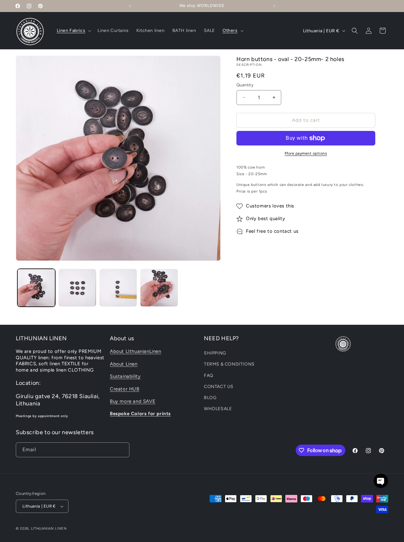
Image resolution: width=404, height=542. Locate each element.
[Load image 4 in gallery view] (159, 288)
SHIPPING (215, 353)
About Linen (124, 364)
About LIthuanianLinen (135, 351)
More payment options (306, 153)
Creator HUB (125, 389)
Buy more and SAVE (132, 401)
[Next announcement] (274, 6)
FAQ (208, 375)
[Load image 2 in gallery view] (77, 288)
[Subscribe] (122, 449)
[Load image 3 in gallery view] (118, 288)
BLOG (210, 397)
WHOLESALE (218, 408)
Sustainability (125, 376)
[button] (73, 30)
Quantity (244, 85)
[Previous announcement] (130, 6)
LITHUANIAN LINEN (49, 529)
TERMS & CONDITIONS (229, 364)
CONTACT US (219, 386)
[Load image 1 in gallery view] (36, 288)
